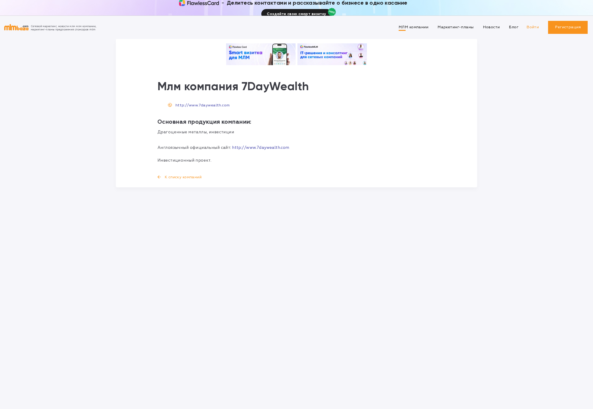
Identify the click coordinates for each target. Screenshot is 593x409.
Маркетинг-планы (455, 27)
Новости (491, 27)
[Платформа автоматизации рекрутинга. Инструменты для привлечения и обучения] (332, 54)
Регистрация (568, 27)
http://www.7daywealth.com (202, 105)
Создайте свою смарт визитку (296, 14)
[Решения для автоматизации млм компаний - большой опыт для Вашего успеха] (261, 54)
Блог (513, 27)
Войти (533, 27)
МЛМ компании (413, 27)
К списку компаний (183, 177)
